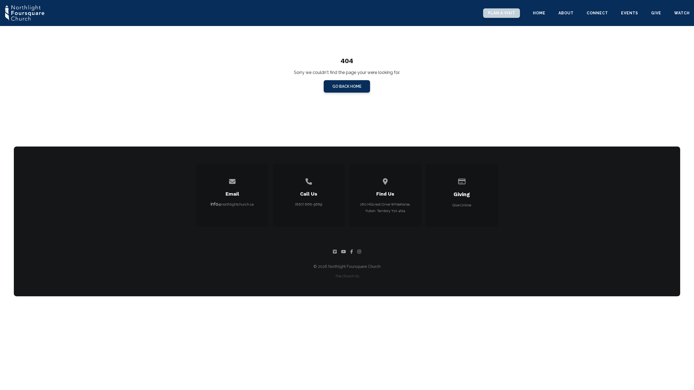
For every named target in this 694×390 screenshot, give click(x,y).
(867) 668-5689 (308, 204)
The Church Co (347, 276)
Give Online (461, 205)
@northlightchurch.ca (236, 204)
